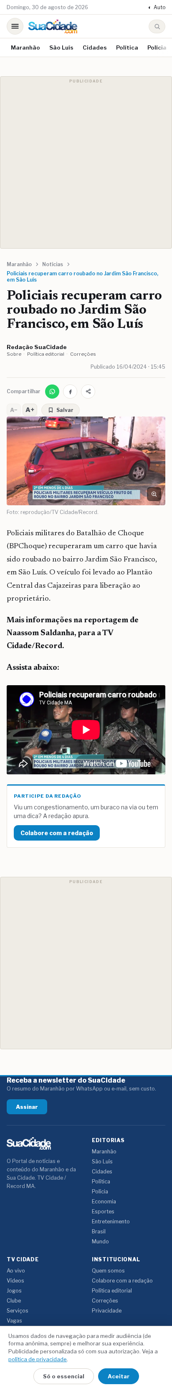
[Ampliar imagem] (154, 494)
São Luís (61, 47)
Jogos (14, 1291)
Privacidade (106, 1311)
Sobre (14, 354)
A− (14, 410)
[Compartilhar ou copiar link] (88, 391)
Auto (156, 7)
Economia (104, 1201)
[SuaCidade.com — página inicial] (52, 26)
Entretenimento (111, 1221)
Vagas (14, 1321)
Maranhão (25, 47)
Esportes (103, 1211)
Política (127, 47)
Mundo (100, 1241)
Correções (83, 354)
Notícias (52, 264)
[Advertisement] (86, 162)
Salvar (64, 410)
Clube (14, 1301)
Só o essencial (63, 1376)
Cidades (95, 47)
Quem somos (108, 1271)
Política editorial (45, 354)
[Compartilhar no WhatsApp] (52, 391)
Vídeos (15, 1281)
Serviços (17, 1311)
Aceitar (118, 1376)
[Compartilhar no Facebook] (70, 391)
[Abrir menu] (15, 26)
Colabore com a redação (56, 832)
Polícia (157, 47)
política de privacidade (37, 1359)
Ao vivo (16, 1271)
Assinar (27, 1106)
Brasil (99, 1231)
